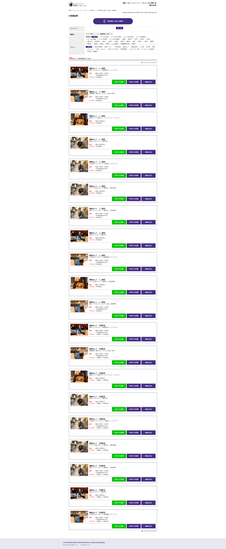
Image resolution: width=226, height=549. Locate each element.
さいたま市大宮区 (116, 37)
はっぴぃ (103, 49)
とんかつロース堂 (134, 49)
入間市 (146, 41)
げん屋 (142, 47)
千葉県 (145, 12)
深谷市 (110, 41)
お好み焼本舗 (98, 47)
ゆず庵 (148, 47)
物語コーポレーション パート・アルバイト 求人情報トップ (83, 10)
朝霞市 (152, 41)
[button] (119, 82)
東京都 (149, 12)
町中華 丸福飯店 (92, 51)
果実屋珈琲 (124, 49)
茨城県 (129, 12)
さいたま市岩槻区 (115, 39)
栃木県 (133, 12)
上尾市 (116, 41)
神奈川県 (154, 12)
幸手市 (108, 43)
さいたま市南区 (91, 39)
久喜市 (95, 43)
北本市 (101, 43)
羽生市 (104, 41)
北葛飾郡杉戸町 (125, 43)
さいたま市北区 (104, 37)
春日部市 (97, 41)
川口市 (136, 39)
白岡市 (133, 43)
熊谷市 (130, 39)
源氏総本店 (134, 47)
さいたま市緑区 (103, 39)
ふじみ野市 (115, 43)
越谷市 (128, 41)
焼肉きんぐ (126, 47)
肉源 (153, 47)
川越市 (124, 39)
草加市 (122, 41)
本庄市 (148, 39)
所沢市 (142, 39)
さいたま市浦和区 (141, 37)
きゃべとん (90, 49)
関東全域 (125, 12)
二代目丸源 (117, 47)
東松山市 (89, 41)
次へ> (155, 62)
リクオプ (89, 545)
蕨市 (134, 41)
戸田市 (140, 41)
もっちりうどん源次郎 (148, 49)
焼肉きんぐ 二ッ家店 (97, 68)
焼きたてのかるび (113, 49)
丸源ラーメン (108, 47)
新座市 (89, 43)
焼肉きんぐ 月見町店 (97, 325)
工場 (97, 49)
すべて (95, 37)
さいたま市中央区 (128, 37)
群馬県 (137, 12)
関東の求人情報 (102, 10)
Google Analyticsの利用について (70, 545)
